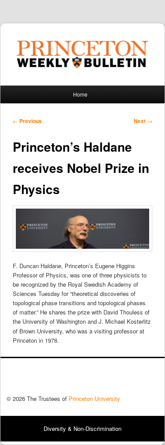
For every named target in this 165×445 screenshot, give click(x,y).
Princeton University (125, 379)
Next (143, 121)
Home (80, 94)
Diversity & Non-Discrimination (82, 428)
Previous (27, 121)
